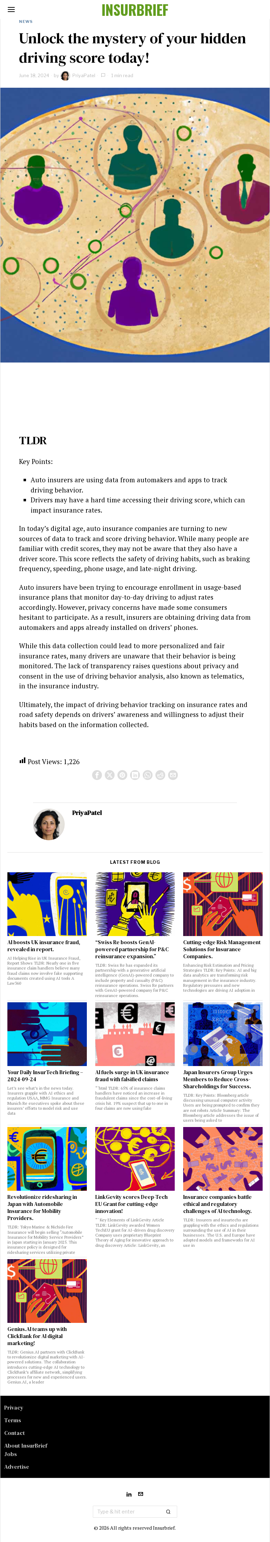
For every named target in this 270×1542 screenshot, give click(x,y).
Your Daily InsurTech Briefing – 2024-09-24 (45, 1076)
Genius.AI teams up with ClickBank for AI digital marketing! (37, 1336)
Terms (12, 1420)
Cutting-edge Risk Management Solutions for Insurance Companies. (222, 949)
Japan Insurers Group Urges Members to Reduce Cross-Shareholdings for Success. (218, 1079)
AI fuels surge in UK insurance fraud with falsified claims (132, 1076)
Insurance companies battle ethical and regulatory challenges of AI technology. (217, 1204)
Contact (14, 1433)
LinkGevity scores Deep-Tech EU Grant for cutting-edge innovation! (131, 1204)
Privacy (14, 1407)
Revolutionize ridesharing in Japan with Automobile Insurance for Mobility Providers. (42, 1208)
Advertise (16, 1466)
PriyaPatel (83, 75)
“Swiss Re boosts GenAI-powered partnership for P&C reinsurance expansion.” (132, 949)
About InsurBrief (25, 1445)
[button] (168, 1511)
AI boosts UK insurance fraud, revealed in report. (43, 946)
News (26, 21)
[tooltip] (97, 775)
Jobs (10, 1454)
